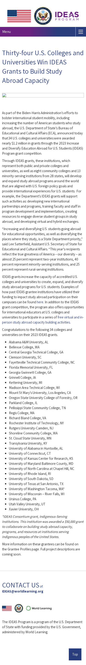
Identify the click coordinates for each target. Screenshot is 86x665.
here (40, 302)
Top (75, 654)
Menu (6, 31)
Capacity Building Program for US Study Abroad (44, 649)
